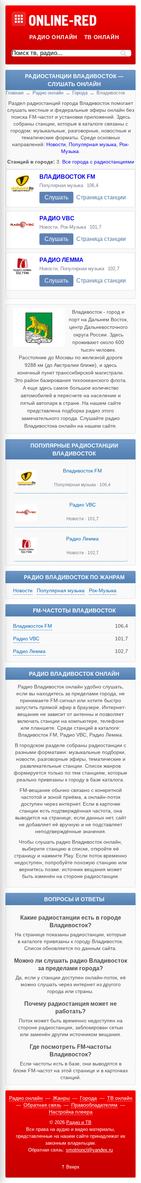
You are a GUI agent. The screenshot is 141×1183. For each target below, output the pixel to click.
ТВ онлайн (101, 37)
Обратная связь (42, 1105)
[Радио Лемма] (22, 271)
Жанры (61, 1098)
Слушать (56, 197)
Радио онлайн (53, 37)
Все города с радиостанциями (98, 162)
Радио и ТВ (78, 1122)
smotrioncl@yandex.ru (89, 1150)
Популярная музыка (92, 144)
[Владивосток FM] (22, 188)
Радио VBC (56, 218)
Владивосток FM (67, 177)
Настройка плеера (71, 1112)
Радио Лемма (61, 260)
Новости (56, 144)
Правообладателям (94, 1105)
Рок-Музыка (102, 590)
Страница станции (101, 197)
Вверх (73, 1167)
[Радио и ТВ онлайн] (62, 21)
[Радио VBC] (22, 230)
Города (79, 93)
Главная (15, 93)
